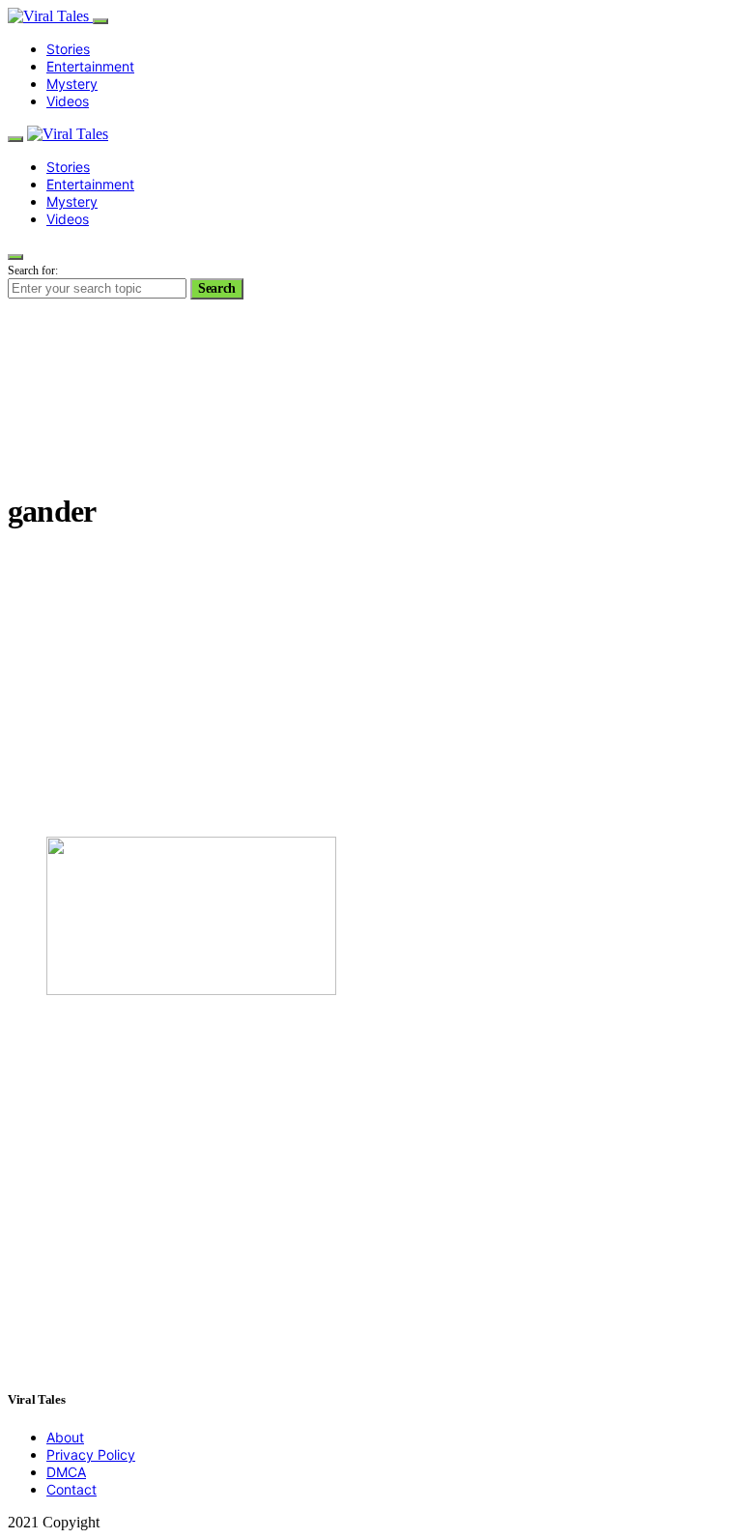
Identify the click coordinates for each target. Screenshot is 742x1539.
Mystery (72, 83)
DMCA (66, 1472)
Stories (68, 49)
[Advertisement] (371, 686)
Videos (67, 101)
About (65, 1437)
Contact (71, 1489)
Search (217, 288)
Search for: (33, 270)
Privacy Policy (90, 1454)
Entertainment (90, 66)
